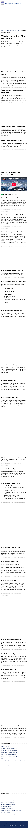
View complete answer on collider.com (18, 102)
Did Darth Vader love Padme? (7, 808)
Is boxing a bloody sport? (6, 806)
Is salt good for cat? (5, 746)
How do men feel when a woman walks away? (10, 756)
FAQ (5, 825)
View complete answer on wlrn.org (17, 277)
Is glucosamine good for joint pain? (8, 754)
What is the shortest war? (6, 798)
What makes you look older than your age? (10, 795)
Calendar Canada (12, 825)
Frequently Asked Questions (12, 30)
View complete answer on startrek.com (18, 246)
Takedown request (6, 49)
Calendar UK (21, 825)
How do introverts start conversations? (9, 750)
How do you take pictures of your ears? (9, 765)
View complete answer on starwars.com (18, 87)
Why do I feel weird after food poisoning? (9, 762)
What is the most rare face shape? (8, 802)
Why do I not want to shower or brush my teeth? (11, 810)
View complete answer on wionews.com (18, 557)
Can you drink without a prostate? (8, 804)
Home (2, 30)
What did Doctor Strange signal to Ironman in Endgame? (13, 760)
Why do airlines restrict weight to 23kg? (9, 752)
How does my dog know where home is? (9, 748)
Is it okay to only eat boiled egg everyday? (10, 800)
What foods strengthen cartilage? (8, 814)
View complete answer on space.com (18, 502)
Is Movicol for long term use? (7, 758)
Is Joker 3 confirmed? (5, 812)
